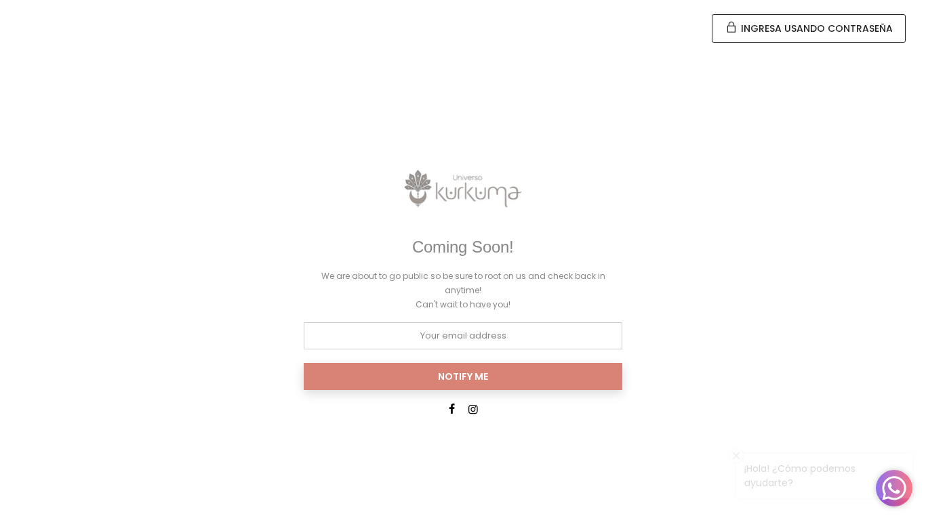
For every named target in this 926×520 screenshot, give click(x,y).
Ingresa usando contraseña (815, 28)
